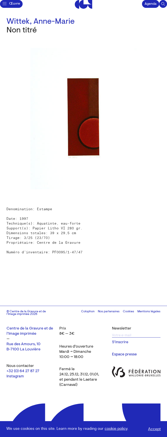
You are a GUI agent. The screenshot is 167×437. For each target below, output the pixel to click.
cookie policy (116, 428)
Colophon (88, 311)
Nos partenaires (109, 311)
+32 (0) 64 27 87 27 (23, 371)
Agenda (151, 4)
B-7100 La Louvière (23, 349)
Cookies (128, 311)
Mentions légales (148, 311)
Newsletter (121, 329)
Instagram (15, 376)
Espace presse (124, 354)
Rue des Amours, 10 (23, 344)
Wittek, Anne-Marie (41, 22)
